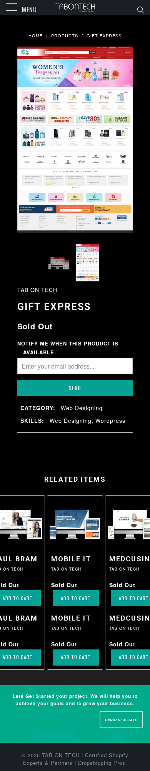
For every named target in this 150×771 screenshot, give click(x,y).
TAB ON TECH (37, 290)
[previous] (24, 140)
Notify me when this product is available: (67, 347)
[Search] (140, 9)
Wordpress (110, 420)
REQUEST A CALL (121, 720)
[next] (125, 140)
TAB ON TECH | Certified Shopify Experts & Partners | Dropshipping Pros (76, 759)
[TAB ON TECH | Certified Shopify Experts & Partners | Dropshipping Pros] (75, 7)
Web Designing (82, 408)
